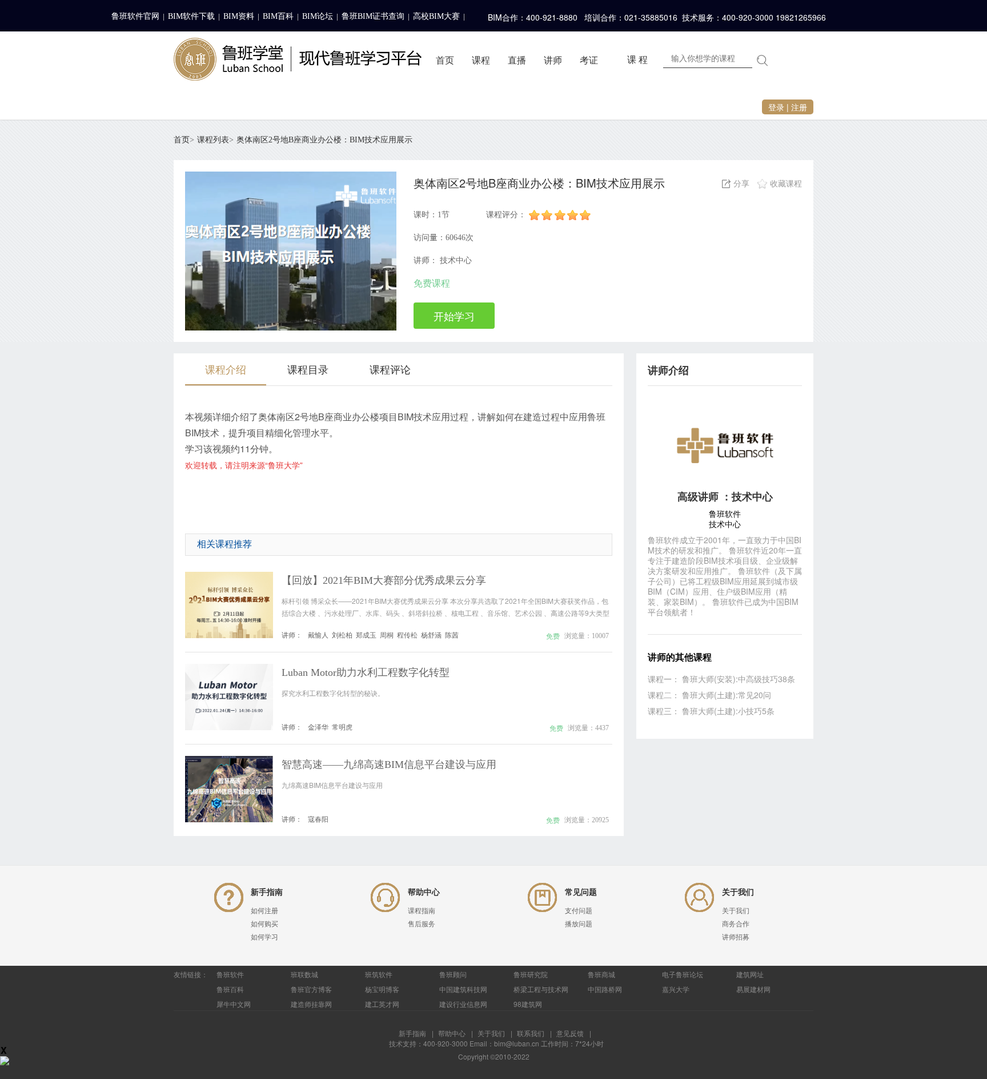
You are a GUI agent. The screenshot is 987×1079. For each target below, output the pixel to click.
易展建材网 (753, 989)
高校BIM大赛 (436, 16)
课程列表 (213, 140)
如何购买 (264, 924)
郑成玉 (366, 634)
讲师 (553, 60)
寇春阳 (318, 818)
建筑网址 (750, 974)
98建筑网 (527, 1004)
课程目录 (307, 368)
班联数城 (304, 974)
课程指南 (421, 911)
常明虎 (342, 726)
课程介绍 (225, 368)
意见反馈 (570, 1033)
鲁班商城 (601, 974)
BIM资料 (238, 16)
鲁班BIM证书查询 (373, 16)
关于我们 (735, 911)
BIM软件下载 (191, 16)
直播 (517, 60)
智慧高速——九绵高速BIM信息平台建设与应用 (389, 764)
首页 (445, 60)
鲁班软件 (230, 974)
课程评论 (390, 368)
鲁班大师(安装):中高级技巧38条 (738, 678)
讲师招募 (735, 937)
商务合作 (735, 924)
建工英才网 (382, 1004)
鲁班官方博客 (311, 989)
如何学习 (264, 937)
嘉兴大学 (675, 989)
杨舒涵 (431, 634)
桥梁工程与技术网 (540, 989)
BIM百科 (278, 16)
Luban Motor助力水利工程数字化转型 (366, 672)
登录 (776, 107)
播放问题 (578, 924)
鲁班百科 (230, 989)
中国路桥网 (605, 989)
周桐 (387, 634)
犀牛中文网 (233, 1004)
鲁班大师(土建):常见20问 (726, 694)
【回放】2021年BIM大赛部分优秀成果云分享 (384, 580)
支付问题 (578, 911)
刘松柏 (342, 634)
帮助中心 (452, 1033)
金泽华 (318, 726)
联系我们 (530, 1033)
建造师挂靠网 (311, 1004)
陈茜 (452, 634)
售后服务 (421, 924)
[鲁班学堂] (298, 83)
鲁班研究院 (530, 974)
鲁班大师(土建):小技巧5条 (728, 710)
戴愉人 (318, 634)
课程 (481, 60)
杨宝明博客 (382, 989)
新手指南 (412, 1033)
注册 (799, 107)
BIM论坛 (317, 16)
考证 (589, 60)
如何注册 (264, 911)
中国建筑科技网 (463, 989)
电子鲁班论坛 (682, 974)
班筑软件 (378, 974)
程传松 (407, 634)
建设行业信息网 (463, 1004)
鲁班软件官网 (135, 16)
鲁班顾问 (453, 974)
